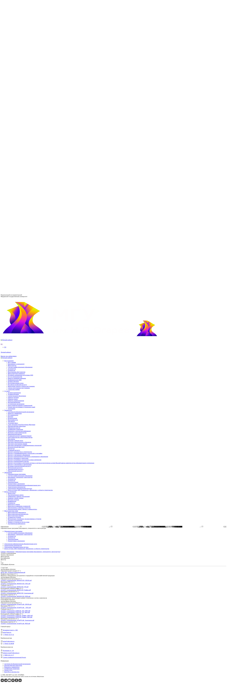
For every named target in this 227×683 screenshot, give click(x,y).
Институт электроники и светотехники (20, 117)
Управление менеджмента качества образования (22, 147)
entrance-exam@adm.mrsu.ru (9, 280)
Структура (11, 67)
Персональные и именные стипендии (19, 193)
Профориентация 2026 (14, 250)
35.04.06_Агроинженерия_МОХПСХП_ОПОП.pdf (16, 580)
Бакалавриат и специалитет (16, 234)
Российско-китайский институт (17, 254)
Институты (7, 101)
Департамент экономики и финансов (19, 155)
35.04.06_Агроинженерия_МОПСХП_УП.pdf (14, 587)
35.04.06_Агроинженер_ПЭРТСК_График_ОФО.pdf (17, 615)
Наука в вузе (11, 179)
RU (2, 56)
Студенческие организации (16, 224)
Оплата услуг (8, 670)
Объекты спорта (13, 219)
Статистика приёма (14, 259)
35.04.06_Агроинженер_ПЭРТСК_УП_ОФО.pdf (15, 610)
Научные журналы (13, 185)
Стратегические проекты (15, 87)
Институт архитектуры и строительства (20, 104)
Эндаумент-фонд (13, 72)
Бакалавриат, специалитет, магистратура (20, 163)
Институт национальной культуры (18, 114)
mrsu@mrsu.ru (7, 632)
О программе (12, 83)
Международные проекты (15, 201)
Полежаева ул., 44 (6, 277)
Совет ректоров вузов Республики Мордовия (21, 74)
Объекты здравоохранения (16, 221)
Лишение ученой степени (15, 184)
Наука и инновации (10, 177)
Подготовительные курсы (15, 253)
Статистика (11, 96)
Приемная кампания (14, 95)
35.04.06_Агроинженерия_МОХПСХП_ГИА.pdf (15, 583)
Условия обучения (13, 214)
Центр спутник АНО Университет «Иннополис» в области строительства (30, 175)
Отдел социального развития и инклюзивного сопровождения (27, 150)
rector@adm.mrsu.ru (8, 641)
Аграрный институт (14, 103)
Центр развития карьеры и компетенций (20, 225)
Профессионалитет (10, 90)
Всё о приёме (12, 232)
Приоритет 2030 (9, 82)
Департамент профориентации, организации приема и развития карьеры (30, 143)
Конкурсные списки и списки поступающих (21, 256)
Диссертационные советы (15, 180)
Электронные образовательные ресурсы (20, 174)
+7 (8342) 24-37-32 (6, 271)
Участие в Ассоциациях (15, 206)
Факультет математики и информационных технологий (24, 132)
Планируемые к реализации (16, 169)
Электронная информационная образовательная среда (24, 171)
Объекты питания (13, 217)
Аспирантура (12, 164)
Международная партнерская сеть (18, 200)
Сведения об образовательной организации (21, 62)
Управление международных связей (19, 148)
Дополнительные (13, 167)
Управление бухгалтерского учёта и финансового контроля (26, 151)
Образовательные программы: (13, 531)
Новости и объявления (15, 64)
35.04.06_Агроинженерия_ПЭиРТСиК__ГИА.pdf (16, 607)
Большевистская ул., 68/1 (8, 264)
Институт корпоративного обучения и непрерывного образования (28, 109)
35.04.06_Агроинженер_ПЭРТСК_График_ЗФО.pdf (16, 617)
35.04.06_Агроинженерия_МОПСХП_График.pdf (16, 590)
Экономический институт (15, 122)
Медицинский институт (15, 120)
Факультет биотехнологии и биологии (19, 129)
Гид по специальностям (15, 246)
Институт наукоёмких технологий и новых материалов (24, 112)
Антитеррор (11, 229)
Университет (8, 61)
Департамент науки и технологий (18, 153)
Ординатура (11, 166)
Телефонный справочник (15, 78)
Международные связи (11, 197)
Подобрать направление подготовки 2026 (20, 245)
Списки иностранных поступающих (19, 258)
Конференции (12, 187)
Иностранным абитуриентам (16, 242)
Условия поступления (14, 203)
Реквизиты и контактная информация (19, 80)
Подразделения (8, 142)
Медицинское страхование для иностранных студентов (24, 205)
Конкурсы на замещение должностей (19, 192)
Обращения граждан (14, 77)
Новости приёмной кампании (17, 248)
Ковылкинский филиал (15, 137)
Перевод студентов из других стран (18, 208)
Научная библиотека (14, 222)
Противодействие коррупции (17, 75)
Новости (10, 85)
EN (2, 58)
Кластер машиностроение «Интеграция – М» (21, 93)
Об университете (13, 66)
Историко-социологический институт (19, 119)
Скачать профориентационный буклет (14, 657)
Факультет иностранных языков (17, 130)
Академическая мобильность (16, 209)
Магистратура (12, 235)
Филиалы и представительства (13, 135)
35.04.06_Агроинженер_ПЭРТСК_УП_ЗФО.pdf (15, 612)
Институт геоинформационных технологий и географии (25, 106)
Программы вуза (13, 69)
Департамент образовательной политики (20, 145)
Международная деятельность (17, 198)
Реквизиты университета (11, 667)
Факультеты (7, 125)
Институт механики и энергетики (18, 111)
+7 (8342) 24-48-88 (8, 643)
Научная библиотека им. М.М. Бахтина (19, 156)
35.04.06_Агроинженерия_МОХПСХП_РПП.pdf (15, 596)
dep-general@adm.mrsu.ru (8, 268)
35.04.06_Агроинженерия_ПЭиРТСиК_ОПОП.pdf (16, 604)
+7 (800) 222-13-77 (6, 284)
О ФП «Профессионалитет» (16, 92)
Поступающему (9, 230)
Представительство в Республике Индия (20, 140)
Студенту (7, 211)
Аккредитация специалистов (16, 172)
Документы (11, 70)
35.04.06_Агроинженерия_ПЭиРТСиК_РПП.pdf (15, 623)
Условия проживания (14, 213)
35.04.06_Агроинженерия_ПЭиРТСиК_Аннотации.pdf (17, 620)
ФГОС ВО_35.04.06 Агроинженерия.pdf (13, 572)
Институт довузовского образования (19, 108)
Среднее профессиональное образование (20, 161)
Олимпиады (11, 188)
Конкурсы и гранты (14, 190)
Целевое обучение (13, 251)
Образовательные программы (17, 159)
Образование (8, 158)
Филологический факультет (16, 133)
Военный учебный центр (15, 127)
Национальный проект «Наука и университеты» (22, 195)
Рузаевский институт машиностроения (19, 138)
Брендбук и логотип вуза (11, 672)
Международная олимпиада (16, 243)
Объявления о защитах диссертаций (19, 182)
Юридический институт (15, 124)
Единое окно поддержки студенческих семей (21, 227)
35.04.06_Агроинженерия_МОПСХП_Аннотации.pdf (17, 593)
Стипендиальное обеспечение (17, 216)
